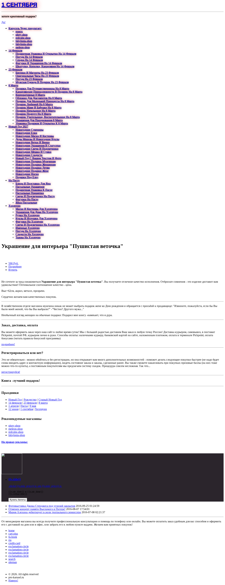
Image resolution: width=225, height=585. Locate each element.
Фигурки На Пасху (26, 199)
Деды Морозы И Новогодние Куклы (37, 139)
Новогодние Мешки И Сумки (33, 151)
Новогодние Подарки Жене (32, 170)
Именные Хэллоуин (27, 227)
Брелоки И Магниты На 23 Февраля (37, 72)
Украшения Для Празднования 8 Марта (39, 120)
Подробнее (15, 266)
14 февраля (15, 402)
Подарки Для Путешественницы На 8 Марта (42, 88)
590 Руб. (13, 263)
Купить (12, 269)
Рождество (30, 399)
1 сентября (19, 4)
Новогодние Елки (26, 132)
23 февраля (30, 402)
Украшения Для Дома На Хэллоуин (36, 211)
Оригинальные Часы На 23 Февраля (37, 75)
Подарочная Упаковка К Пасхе (33, 189)
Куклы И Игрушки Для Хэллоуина (36, 218)
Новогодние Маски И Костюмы (34, 135)
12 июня (13, 409)
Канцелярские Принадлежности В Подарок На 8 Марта (48, 91)
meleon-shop (22, 47)
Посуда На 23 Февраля (29, 78)
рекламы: (21, 442)
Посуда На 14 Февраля (29, 56)
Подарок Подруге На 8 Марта (33, 113)
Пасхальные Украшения (29, 186)
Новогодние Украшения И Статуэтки (37, 145)
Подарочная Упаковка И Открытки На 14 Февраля (45, 53)
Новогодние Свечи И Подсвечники (36, 148)
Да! (3, 22)
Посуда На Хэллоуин (28, 230)
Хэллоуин (14, 205)
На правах (8, 442)
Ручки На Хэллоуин (27, 215)
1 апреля (13, 405)
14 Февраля (15, 50)
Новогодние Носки (27, 173)
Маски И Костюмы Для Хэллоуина (36, 208)
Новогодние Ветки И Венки (32, 142)
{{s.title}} (14, 479)
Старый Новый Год (50, 399)
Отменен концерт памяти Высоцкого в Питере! (36, 509)
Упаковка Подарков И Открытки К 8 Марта (41, 123)
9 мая (33, 405)
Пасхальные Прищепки (29, 192)
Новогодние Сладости (28, 154)
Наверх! (13, 580)
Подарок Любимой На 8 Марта (34, 104)
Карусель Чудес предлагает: (25, 28)
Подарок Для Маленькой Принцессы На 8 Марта (44, 101)
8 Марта (13, 85)
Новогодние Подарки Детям (32, 167)
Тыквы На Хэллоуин (27, 237)
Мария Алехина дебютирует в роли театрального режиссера (44, 512)
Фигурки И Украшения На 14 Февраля (38, 63)
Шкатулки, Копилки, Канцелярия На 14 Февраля (44, 66)
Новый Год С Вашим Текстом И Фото (38, 158)
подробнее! (8, 344)
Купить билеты (18, 499)
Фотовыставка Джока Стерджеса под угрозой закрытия (41, 505)
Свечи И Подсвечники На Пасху (35, 196)
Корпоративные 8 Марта (30, 94)
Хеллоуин (41, 409)
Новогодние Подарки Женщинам (35, 164)
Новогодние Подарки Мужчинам (35, 161)
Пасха (24, 405)
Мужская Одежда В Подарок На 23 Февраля (42, 82)
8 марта (43, 402)
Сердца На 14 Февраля (29, 59)
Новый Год (15, 399)
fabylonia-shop (23, 40)
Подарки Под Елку (26, 177)
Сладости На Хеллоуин (29, 234)
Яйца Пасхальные (26, 202)
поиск (19, 31)
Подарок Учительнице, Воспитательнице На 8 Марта (47, 116)
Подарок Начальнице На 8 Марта (35, 110)
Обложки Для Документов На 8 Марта (38, 97)
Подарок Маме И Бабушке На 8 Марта (38, 107)
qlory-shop (21, 34)
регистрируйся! (10, 371)
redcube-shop (22, 37)
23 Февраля (15, 69)
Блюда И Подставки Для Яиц (33, 183)
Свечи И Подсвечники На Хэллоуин (37, 224)
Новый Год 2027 (18, 126)
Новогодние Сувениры (29, 129)
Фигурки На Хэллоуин (29, 221)
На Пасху (14, 180)
